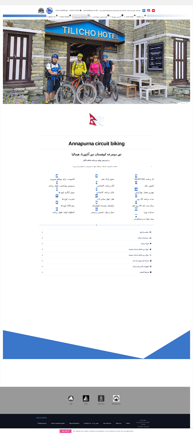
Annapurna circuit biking (96, 143)
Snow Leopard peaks (58, 423)
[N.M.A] (86, 398)
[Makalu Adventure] (116, 398)
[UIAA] (71, 398)
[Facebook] (143, 10)
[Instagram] (148, 10)
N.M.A (86, 403)
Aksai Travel (101, 403)
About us (118, 423)
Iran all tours (107, 423)
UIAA (71, 403)
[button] (125, 16)
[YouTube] (153, 10)
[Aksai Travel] (101, 398)
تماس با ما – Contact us (91, 423)
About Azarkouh (74, 423)
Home (128, 423)
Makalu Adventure (116, 403)
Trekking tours (41, 423)
